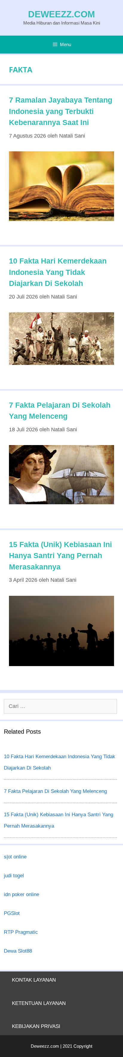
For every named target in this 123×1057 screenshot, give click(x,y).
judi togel (14, 875)
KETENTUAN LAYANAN (39, 1003)
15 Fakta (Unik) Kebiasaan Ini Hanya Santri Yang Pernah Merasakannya (60, 555)
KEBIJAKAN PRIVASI (36, 1026)
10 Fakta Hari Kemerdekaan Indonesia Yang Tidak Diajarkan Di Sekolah (58, 272)
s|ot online (15, 857)
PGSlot (12, 913)
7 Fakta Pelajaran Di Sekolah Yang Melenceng (55, 791)
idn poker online (21, 894)
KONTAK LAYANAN (34, 980)
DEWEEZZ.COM (61, 14)
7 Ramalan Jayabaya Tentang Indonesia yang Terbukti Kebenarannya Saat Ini (60, 111)
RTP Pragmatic (21, 932)
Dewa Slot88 (18, 951)
